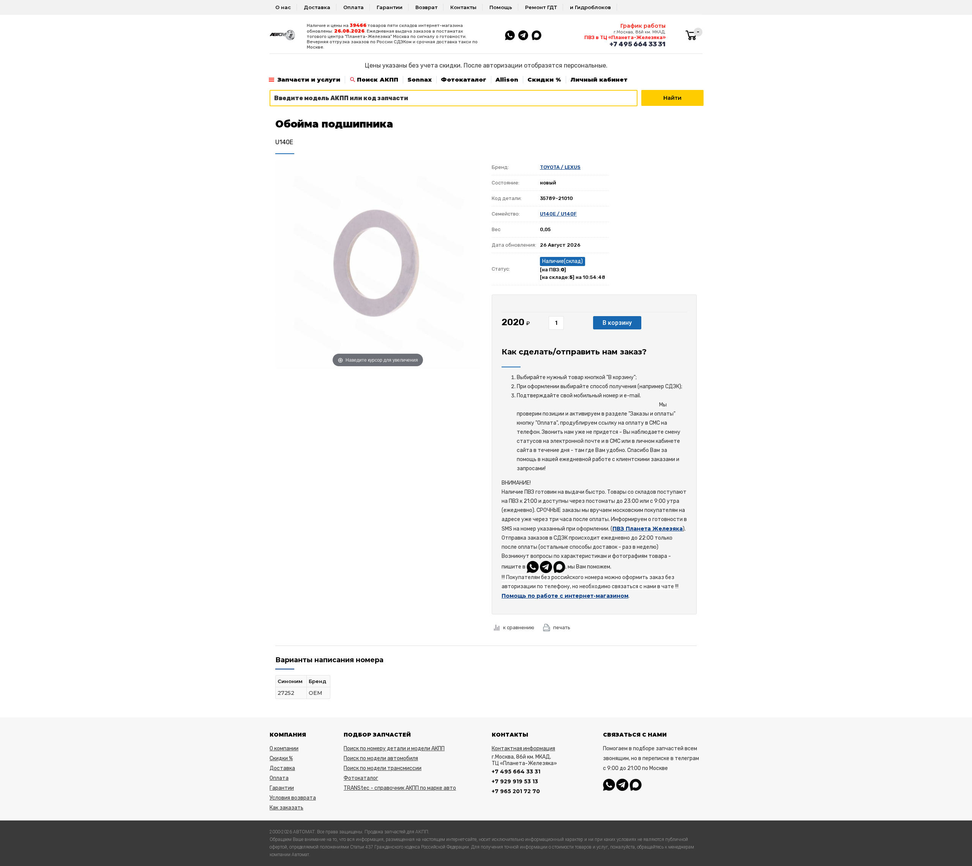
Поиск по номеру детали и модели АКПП (394, 748)
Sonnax (419, 79)
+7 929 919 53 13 (515, 781)
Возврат (426, 7)
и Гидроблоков (590, 7)
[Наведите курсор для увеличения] (377, 264)
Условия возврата (293, 798)
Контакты (463, 7)
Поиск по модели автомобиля (381, 758)
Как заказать (286, 808)
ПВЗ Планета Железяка (647, 528)
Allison (506, 79)
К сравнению (518, 627)
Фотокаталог (463, 79)
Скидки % (544, 79)
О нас (283, 7)
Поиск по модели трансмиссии (382, 768)
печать (561, 627)
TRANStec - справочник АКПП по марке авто (400, 788)
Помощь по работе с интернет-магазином (565, 595)
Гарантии (389, 7)
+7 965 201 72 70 (516, 791)
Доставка (317, 7)
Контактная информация (523, 748)
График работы (643, 25)
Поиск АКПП (377, 79)
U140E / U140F (558, 214)
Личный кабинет (599, 79)
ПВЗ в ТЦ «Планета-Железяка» (625, 37)
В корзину (617, 322)
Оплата (353, 7)
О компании (284, 748)
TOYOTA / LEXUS (560, 167)
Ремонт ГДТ (541, 7)
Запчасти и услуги (309, 79)
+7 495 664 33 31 (637, 44)
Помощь (500, 7)
